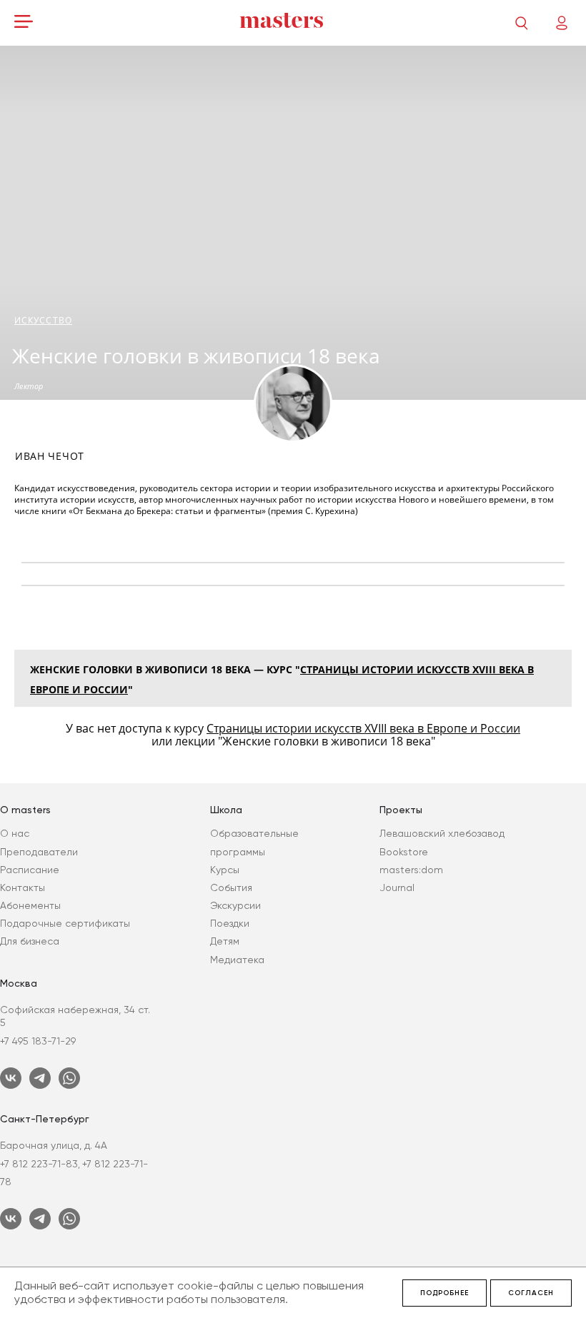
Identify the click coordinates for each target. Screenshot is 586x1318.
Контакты (22, 887)
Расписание (29, 869)
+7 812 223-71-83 (39, 1163)
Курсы (224, 869)
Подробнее (444, 1293)
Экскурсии (235, 905)
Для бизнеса (29, 941)
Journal (396, 887)
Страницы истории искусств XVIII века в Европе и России (363, 728)
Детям (224, 941)
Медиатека (237, 959)
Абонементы (30, 905)
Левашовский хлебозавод (442, 833)
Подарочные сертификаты (65, 923)
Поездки (229, 923)
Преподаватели (39, 851)
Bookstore (403, 851)
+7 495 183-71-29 (38, 1041)
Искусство (43, 320)
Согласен (531, 1293)
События (231, 887)
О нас (14, 833)
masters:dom (411, 869)
